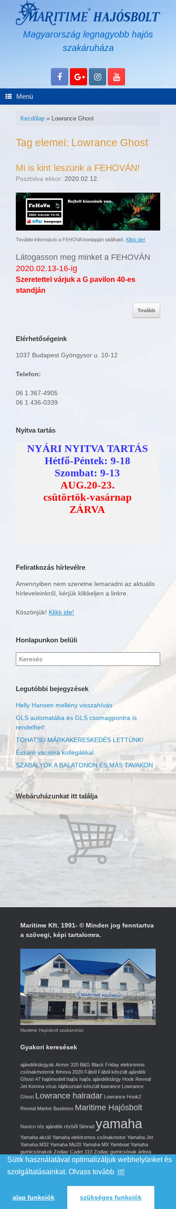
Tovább (146, 310)
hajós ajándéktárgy (100, 1079)
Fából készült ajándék (122, 1072)
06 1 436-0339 (37, 402)
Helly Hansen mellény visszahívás (64, 705)
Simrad (86, 1126)
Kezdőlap (32, 118)
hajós (72, 1079)
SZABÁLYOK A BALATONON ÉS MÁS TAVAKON (84, 765)
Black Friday (105, 1064)
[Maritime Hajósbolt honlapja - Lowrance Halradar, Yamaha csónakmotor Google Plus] (78, 76)
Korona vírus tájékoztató (55, 1086)
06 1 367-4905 (37, 393)
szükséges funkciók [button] (111, 1197)
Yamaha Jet (140, 1137)
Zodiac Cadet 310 (73, 1151)
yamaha (119, 1123)
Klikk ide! (135, 239)
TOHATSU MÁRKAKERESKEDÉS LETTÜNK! (80, 739)
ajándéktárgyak (37, 1064)
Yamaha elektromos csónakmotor (89, 1137)
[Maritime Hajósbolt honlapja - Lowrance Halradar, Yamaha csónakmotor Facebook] (59, 76)
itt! (121, 1172)
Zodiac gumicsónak (115, 1151)
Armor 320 (67, 1064)
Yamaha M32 (34, 1144)
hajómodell (53, 1079)
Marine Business (55, 1108)
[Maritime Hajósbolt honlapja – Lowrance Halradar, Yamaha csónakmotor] (88, 12)
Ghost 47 (30, 1079)
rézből (71, 1126)
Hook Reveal (136, 1079)
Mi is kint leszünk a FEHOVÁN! (78, 168)
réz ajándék (50, 1126)
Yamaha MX (96, 1144)
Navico (28, 1126)
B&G (85, 1064)
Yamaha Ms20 (65, 1144)
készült (91, 1086)
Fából (90, 1072)
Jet (23, 1086)
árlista (144, 1151)
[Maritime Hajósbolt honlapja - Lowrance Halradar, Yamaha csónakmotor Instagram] (97, 76)
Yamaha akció (35, 1137)
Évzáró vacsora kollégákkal (54, 752)
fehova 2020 (69, 1072)
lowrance (110, 1086)
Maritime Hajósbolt (108, 1107)
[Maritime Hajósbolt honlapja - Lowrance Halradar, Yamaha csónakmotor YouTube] (116, 76)
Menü (24, 96)
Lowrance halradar (68, 1095)
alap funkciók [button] (34, 1197)
